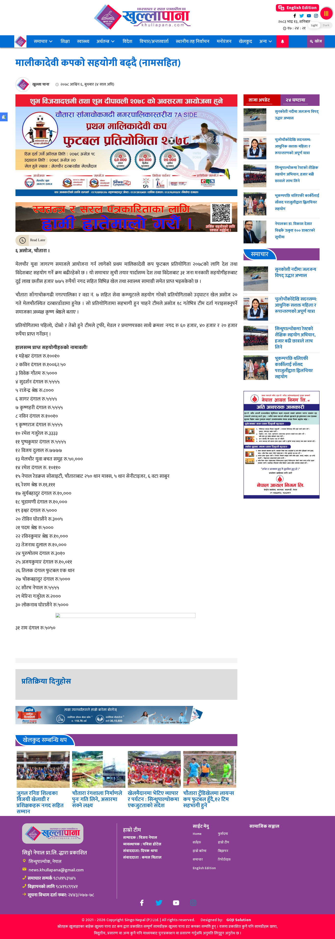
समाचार (41, 41)
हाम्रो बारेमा (199, 851)
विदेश (127, 41)
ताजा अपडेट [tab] (259, 100)
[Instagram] (316, 15)
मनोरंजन (224, 41)
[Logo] (142, 17)
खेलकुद (245, 41)
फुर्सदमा (223, 834)
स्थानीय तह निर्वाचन (192, 41)
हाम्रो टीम (223, 842)
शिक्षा (65, 41)
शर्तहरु (197, 842)
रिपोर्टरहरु (224, 859)
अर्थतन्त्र (103, 41)
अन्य (263, 41)
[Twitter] (301, 15)
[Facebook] (294, 15)
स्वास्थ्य (83, 41)
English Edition (301, 8)
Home (197, 834)
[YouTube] (309, 15)
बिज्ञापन (223, 851)
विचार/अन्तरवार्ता (154, 41)
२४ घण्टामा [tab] (295, 100)
